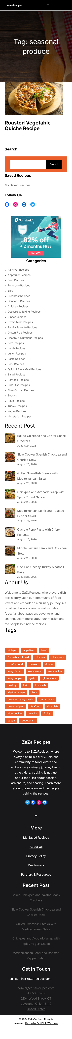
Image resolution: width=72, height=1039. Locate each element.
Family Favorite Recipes (22, 327)
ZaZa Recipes (36, 742)
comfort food (15, 664)
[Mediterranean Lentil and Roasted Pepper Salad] (10, 514)
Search (54, 164)
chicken (40, 657)
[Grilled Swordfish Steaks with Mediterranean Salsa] (10, 476)
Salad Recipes (16, 374)
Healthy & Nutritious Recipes (25, 338)
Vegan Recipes (17, 411)
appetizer (28, 650)
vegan (11, 720)
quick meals (47, 699)
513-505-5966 (36, 993)
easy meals (35, 671)
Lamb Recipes (16, 348)
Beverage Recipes (19, 285)
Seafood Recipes (18, 379)
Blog (10, 290)
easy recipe (55, 671)
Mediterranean (16, 692)
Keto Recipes (16, 343)
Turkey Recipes (17, 406)
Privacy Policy (36, 856)
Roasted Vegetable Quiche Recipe (28, 125)
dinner (49, 664)
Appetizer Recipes (19, 275)
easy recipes (15, 678)
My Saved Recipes (17, 185)
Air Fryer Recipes (18, 269)
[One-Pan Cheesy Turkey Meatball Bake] (10, 570)
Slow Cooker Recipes (21, 390)
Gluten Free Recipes (20, 332)
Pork (34, 692)
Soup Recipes (16, 400)
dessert (34, 664)
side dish (52, 706)
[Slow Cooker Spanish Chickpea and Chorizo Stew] (10, 457)
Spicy (47, 713)
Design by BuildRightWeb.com (41, 1023)
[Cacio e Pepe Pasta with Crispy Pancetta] (10, 533)
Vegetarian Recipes (20, 416)
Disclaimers (36, 865)
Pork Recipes (16, 364)
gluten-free (49, 678)
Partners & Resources (36, 874)
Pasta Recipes (16, 358)
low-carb (40, 685)
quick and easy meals (20, 699)
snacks (33, 713)
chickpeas (58, 657)
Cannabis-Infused (18, 657)
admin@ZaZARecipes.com (36, 988)
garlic (32, 678)
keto (25, 685)
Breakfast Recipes (19, 296)
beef (44, 650)
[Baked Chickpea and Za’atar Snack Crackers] (10, 439)
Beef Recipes (16, 280)
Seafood (35, 706)
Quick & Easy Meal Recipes (24, 369)
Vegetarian (28, 720)
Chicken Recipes (18, 306)
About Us (36, 846)
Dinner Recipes (17, 317)
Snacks (12, 395)
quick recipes (15, 706)
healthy (12, 685)
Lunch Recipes (17, 353)
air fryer (12, 650)
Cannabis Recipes (19, 301)
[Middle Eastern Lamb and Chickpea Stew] (10, 551)
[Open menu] (48, 5)
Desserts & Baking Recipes (24, 311)
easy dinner (14, 671)
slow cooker (15, 713)
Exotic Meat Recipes (20, 322)
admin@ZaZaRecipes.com (33, 978)
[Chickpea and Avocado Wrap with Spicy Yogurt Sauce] (10, 495)
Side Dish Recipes (19, 385)
